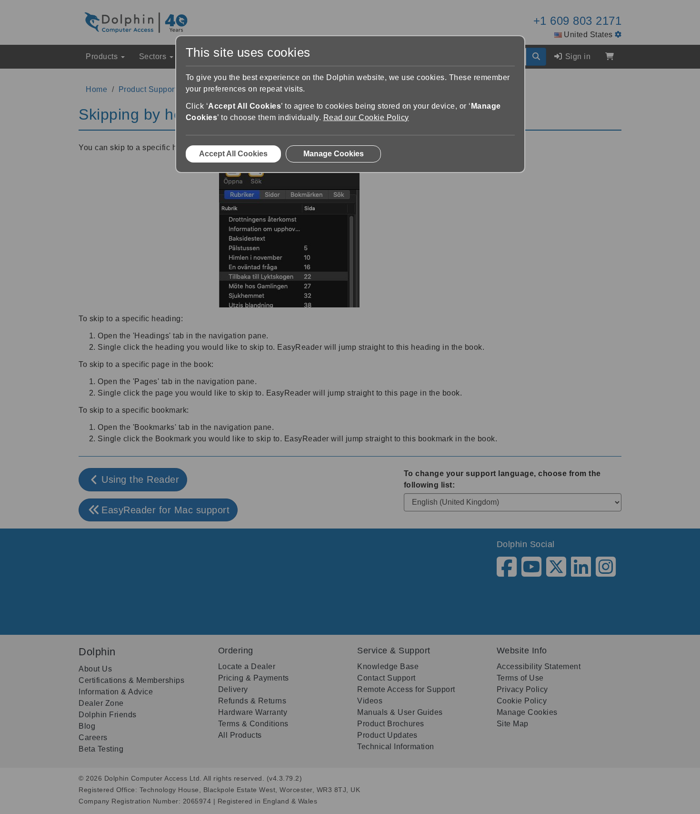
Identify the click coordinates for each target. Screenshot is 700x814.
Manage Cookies (333, 154)
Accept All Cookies (233, 154)
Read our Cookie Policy (366, 117)
